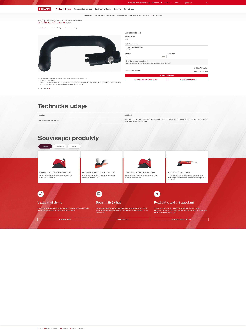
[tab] (43, 28)
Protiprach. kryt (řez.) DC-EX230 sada (140, 172)
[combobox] (195, 2)
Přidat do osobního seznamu (147, 79)
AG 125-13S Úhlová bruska (179, 172)
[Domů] (44, 9)
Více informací (43, 88)
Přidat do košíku (168, 75)
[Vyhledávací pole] (207, 2)
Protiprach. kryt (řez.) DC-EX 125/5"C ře (98, 172)
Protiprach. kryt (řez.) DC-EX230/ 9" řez (55, 172)
